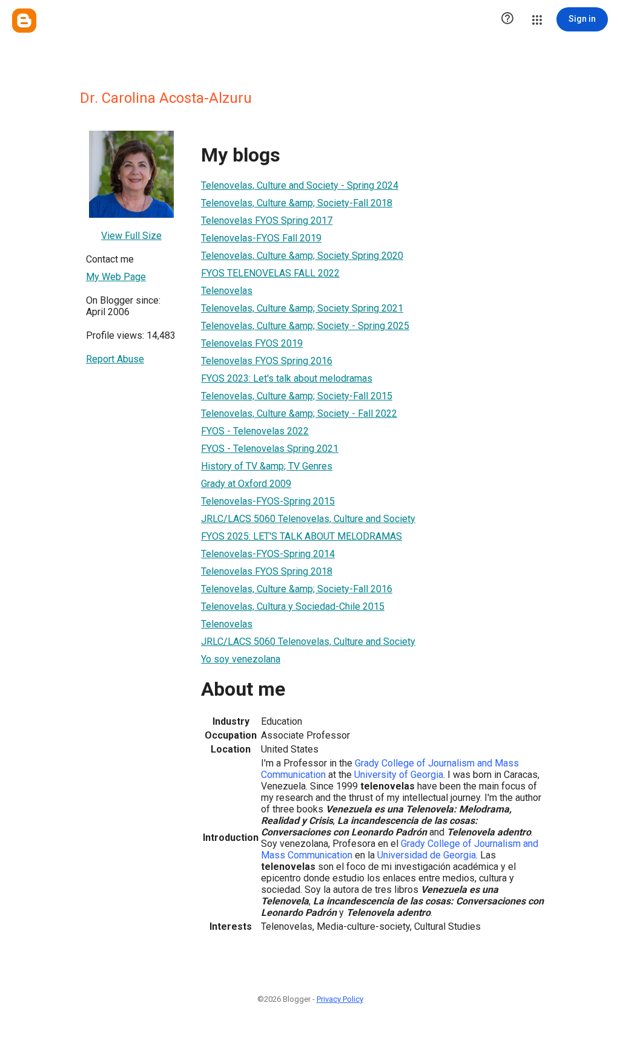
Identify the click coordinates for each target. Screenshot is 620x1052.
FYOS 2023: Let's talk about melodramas (286, 378)
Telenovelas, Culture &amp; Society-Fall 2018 (296, 203)
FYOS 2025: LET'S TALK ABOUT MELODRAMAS (301, 536)
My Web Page (116, 277)
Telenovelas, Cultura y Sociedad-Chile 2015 (292, 606)
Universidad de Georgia (426, 855)
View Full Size (131, 235)
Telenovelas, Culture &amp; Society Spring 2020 (302, 255)
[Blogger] (24, 20)
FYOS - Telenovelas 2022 (255, 431)
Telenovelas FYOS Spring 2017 (266, 220)
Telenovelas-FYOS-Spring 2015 (268, 501)
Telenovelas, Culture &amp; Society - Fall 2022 (299, 413)
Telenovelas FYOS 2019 (252, 343)
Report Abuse (115, 359)
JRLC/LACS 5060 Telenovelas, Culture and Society (308, 518)
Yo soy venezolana (240, 659)
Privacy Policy (340, 999)
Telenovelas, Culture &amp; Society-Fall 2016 (296, 589)
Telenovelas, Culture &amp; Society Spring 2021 (302, 308)
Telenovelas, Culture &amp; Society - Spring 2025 (305, 326)
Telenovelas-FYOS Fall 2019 (261, 238)
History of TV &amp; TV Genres (266, 466)
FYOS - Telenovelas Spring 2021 (269, 448)
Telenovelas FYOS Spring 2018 (266, 571)
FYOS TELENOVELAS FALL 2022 (270, 273)
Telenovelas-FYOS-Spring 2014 (268, 554)
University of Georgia (398, 774)
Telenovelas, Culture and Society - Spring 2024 (299, 185)
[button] (507, 19)
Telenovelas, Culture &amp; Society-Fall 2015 (296, 396)
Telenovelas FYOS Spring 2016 (266, 361)
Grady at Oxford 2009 (246, 483)
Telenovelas (226, 290)
